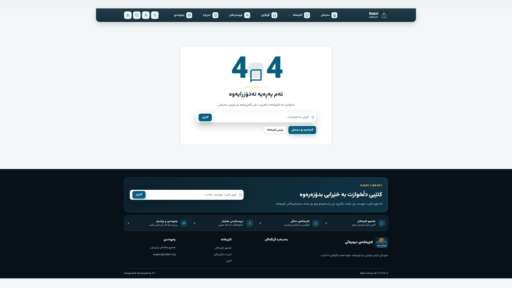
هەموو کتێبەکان (223, 248)
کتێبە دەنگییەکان (223, 255)
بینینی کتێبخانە (275, 130)
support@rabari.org (164, 255)
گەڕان (205, 117)
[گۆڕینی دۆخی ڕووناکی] (128, 15)
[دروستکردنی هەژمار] (146, 15)
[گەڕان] (155, 15)
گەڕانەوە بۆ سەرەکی (302, 130)
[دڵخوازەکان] (137, 15)
